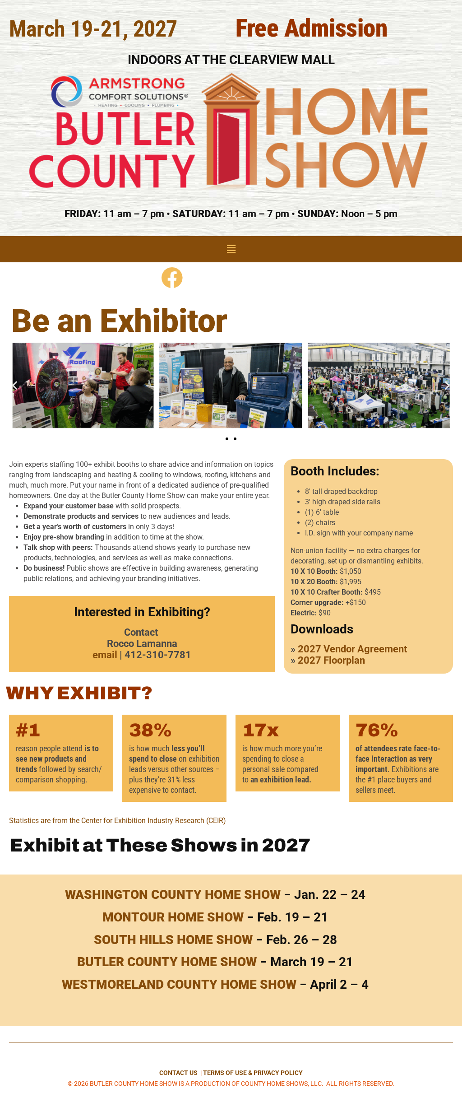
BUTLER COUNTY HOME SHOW (167, 961)
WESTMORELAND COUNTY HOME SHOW (179, 984)
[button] (231, 249)
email (104, 655)
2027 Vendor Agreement (352, 649)
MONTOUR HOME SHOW (173, 917)
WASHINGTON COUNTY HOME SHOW (173, 894)
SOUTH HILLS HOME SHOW (173, 939)
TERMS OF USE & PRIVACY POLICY (253, 1072)
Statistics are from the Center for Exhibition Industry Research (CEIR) (117, 820)
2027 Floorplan (331, 660)
